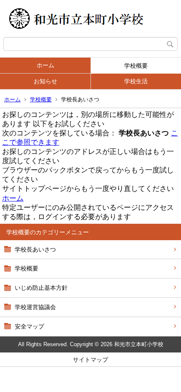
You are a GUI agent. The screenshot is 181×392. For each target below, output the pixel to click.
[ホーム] (90, 18)
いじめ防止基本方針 (41, 287)
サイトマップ (90, 359)
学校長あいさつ (35, 249)
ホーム (45, 65)
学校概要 (136, 65)
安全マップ (29, 326)
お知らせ (45, 81)
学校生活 (136, 81)
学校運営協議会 (35, 307)
